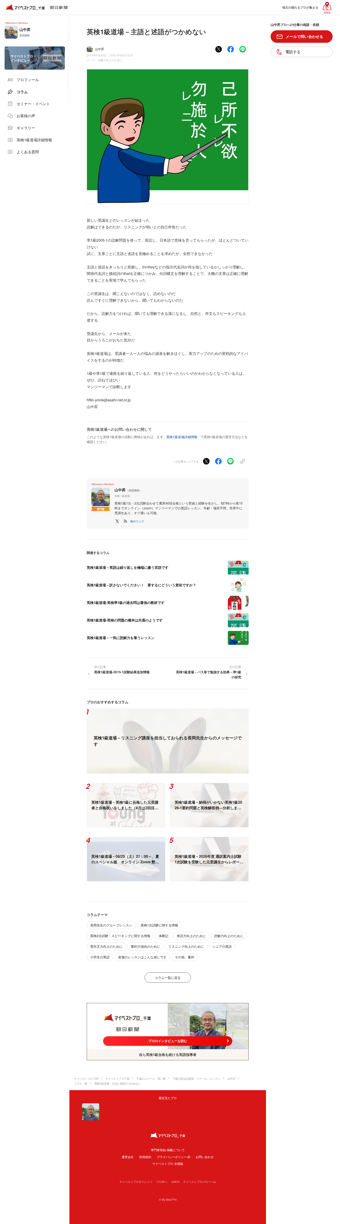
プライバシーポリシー (172, 1157)
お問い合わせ (205, 1157)
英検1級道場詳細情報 (181, 436)
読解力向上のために (110, 60)
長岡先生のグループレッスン (111, 925)
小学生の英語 (100, 957)
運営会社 (128, 1157)
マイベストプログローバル (199, 1182)
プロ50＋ (162, 1182)
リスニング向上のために (186, 946)
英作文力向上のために (106, 946)
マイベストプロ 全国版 (167, 1163)
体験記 (163, 935)
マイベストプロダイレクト (136, 1182)
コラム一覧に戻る (168, 977)
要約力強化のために (145, 946)
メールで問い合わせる (304, 36)
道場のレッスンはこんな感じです (142, 957)
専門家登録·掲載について (168, 1150)
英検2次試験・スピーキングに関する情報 (120, 935)
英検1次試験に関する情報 (159, 925)
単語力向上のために (191, 935)
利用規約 (145, 1157)
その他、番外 (184, 957)
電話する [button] (292, 51)
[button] (137, 521)
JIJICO (175, 1182)
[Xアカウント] (117, 521)
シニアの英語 (222, 946)
